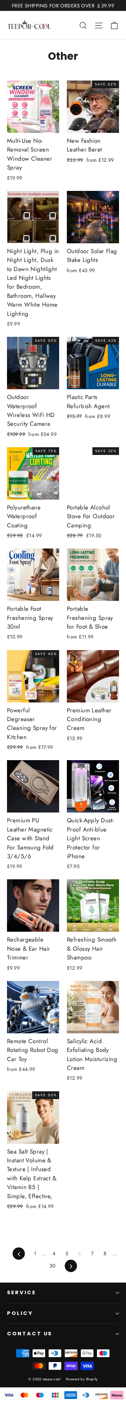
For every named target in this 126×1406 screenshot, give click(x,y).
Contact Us (29, 1333)
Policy (20, 1313)
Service (21, 1292)
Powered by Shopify (82, 1379)
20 (53, 1265)
